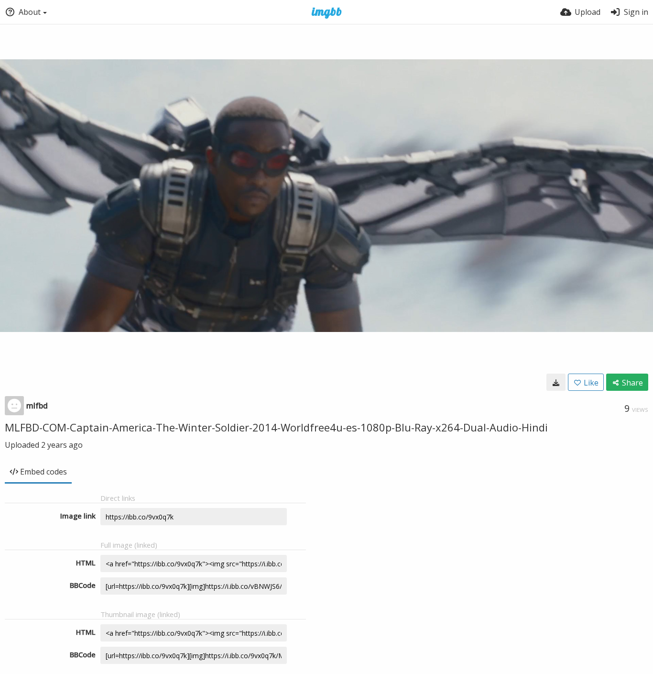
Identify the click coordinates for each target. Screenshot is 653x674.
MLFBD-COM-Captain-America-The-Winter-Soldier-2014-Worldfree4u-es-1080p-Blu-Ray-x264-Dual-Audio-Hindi (276, 427)
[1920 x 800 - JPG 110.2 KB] (556, 382)
